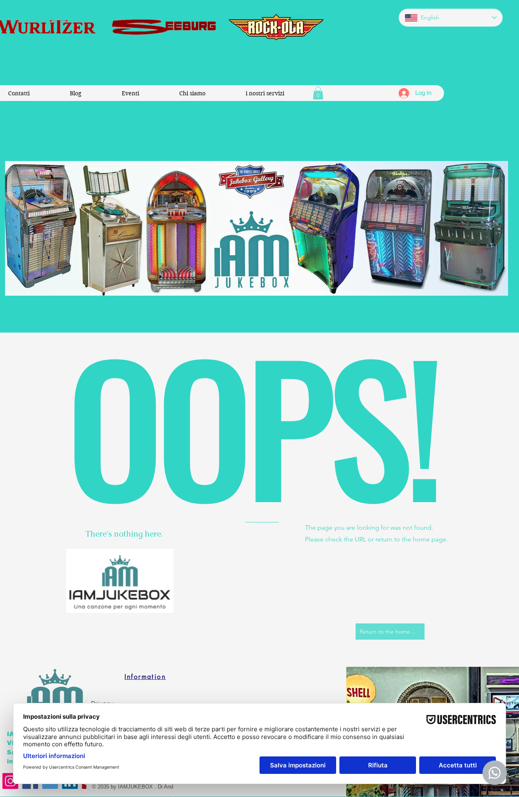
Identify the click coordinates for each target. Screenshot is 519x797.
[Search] (449, 255)
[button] (318, 92)
